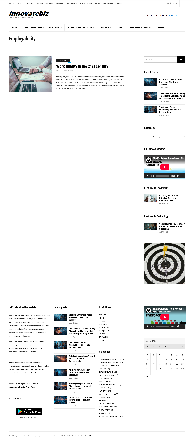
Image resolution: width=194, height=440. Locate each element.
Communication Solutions (109, 359)
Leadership (103, 388)
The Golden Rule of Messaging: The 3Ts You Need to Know (169, 109)
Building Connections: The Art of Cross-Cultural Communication (82, 358)
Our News (49, 3)
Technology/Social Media (109, 416)
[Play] (147, 176)
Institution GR (72, 3)
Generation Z (104, 378)
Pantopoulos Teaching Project (20, 387)
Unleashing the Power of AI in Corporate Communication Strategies (172, 226)
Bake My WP (86, 436)
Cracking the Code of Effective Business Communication (168, 198)
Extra (119, 27)
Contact (118, 3)
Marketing (54, 27)
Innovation (103, 381)
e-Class (97, 3)
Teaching (104, 27)
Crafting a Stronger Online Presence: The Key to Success (170, 82)
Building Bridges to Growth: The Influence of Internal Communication (81, 386)
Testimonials (108, 3)
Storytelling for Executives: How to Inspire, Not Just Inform (81, 400)
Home (14, 27)
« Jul (146, 376)
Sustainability (104, 410)
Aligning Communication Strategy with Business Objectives (79, 372)
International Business (80, 27)
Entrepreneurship (32, 27)
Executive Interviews (140, 27)
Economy (102, 369)
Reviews (162, 27)
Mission (40, 3)
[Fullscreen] (182, 176)
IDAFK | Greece (86, 3)
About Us (30, 3)
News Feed (60, 3)
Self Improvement (106, 407)
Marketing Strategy (107, 394)
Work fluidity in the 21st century (82, 66)
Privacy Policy (15, 398)
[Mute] (177, 176)
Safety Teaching (105, 404)
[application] (164, 167)
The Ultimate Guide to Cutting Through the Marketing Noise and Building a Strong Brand (172, 96)
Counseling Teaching (107, 366)
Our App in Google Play (26, 417)
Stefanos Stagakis (65, 71)
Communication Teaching (109, 362)
